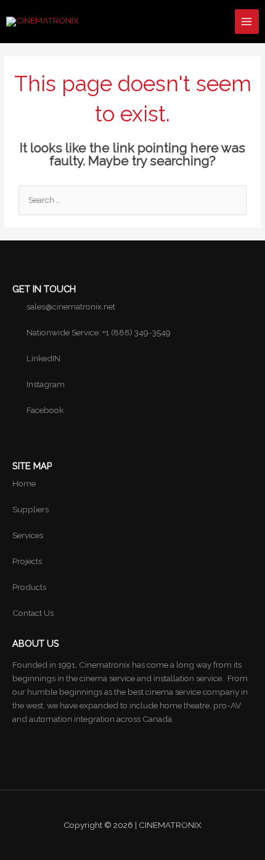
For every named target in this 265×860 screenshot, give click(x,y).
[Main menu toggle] (247, 21)
